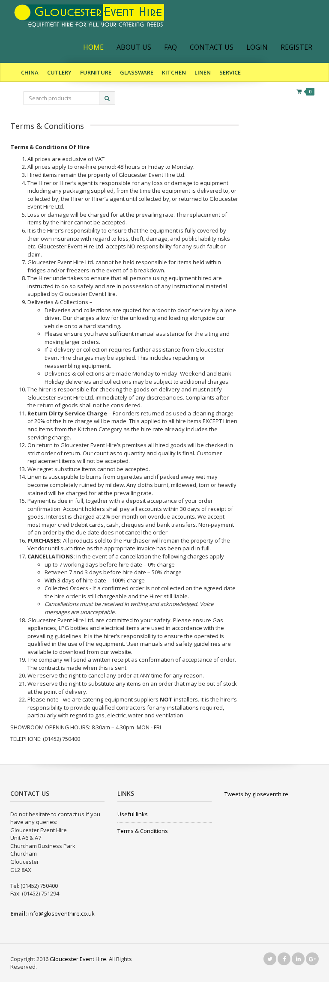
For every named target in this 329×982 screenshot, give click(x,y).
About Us (134, 47)
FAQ (170, 47)
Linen (202, 72)
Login (257, 47)
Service (230, 72)
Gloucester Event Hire (78, 959)
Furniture (95, 72)
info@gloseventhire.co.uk (61, 913)
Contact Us (211, 47)
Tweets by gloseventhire (256, 794)
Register (296, 47)
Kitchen (174, 72)
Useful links (132, 814)
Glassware (136, 72)
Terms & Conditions (142, 831)
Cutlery (59, 72)
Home (93, 47)
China (30, 72)
